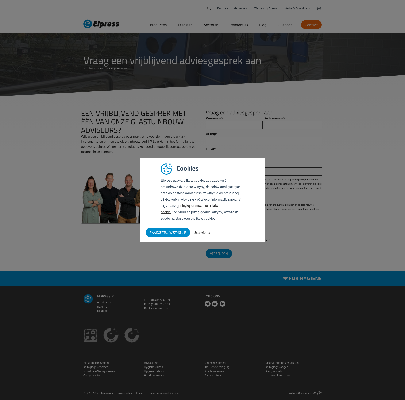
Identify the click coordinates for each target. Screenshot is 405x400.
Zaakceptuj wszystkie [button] (168, 233)
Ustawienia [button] (201, 232)
